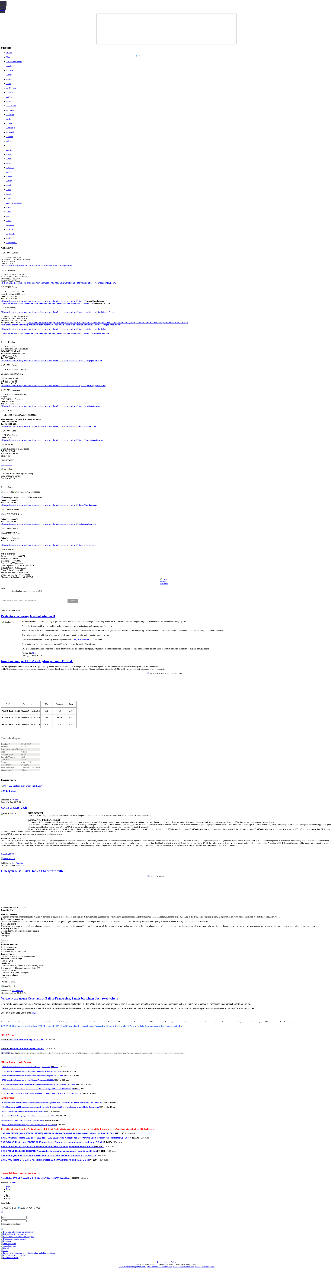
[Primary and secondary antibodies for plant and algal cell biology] (28, 1253)
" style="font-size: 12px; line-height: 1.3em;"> (96, 329)
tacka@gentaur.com (88, 505)
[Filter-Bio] (6, 1248)
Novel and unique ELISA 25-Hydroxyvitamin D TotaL (37, 661)
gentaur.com (140, 1267)
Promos (15, 800)
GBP (6, 1208)
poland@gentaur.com (96, 385)
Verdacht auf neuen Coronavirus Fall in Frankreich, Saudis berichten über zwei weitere (59, 998)
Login (159, 1262)
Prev (8, 1189)
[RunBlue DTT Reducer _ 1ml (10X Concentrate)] (8, 986)
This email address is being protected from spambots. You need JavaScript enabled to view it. (39, 301)
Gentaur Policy (170, 1262)
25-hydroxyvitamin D (82, 639)
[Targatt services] (8, 1246)
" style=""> (82, 301)
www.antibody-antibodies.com (159, 1267)
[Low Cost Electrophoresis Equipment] (17, 1232)
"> (78, 524)
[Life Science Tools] (9, 1257)
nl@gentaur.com (94, 406)
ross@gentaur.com (101, 333)
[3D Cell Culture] (8, 1243)
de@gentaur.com (112, 325)
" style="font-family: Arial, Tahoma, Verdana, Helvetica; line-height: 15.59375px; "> (150, 323)
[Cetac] (4, 1250)
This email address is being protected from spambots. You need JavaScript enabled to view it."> (30, 265)
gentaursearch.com (126, 1267)
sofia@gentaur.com (106, 283)
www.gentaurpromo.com (183, 1267)
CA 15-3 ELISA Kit (14, 807)
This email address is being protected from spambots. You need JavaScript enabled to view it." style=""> (48, 283)
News (34, 653)
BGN (14, 1208)
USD (38, 1208)
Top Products (17, 863)
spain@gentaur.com (95, 440)
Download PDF (7, 854)
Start (8, 1187)
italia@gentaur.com (87, 426)
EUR (22, 1208)
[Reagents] (6, 1241)
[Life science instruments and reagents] (17, 1236)
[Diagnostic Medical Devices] (13, 1239)
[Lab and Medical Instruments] (14, 1234)
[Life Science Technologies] (13, 1255)
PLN (30, 1208)
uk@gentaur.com (94, 360)
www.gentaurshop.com (204, 1267)
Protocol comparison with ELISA (27, 786)
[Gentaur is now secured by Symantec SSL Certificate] (166, 583)
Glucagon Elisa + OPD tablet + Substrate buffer (33, 871)
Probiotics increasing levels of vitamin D (28, 616)
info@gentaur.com (66, 265)
